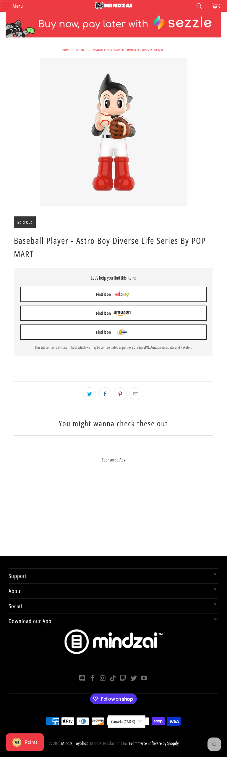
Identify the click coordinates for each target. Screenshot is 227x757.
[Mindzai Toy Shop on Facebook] (92, 678)
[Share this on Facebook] (104, 393)
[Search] (199, 6)
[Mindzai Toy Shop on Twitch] (123, 678)
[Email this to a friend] (135, 393)
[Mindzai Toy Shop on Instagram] (102, 678)
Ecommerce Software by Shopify (154, 743)
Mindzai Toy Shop (74, 743)
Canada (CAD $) (123, 722)
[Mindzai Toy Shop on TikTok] (113, 678)
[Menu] (3, 6)
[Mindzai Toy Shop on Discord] (82, 678)
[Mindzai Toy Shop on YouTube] (144, 678)
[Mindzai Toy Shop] (113, 6)
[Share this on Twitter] (89, 393)
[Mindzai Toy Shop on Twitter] (133, 678)
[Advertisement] (113, 515)
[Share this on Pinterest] (120, 393)
